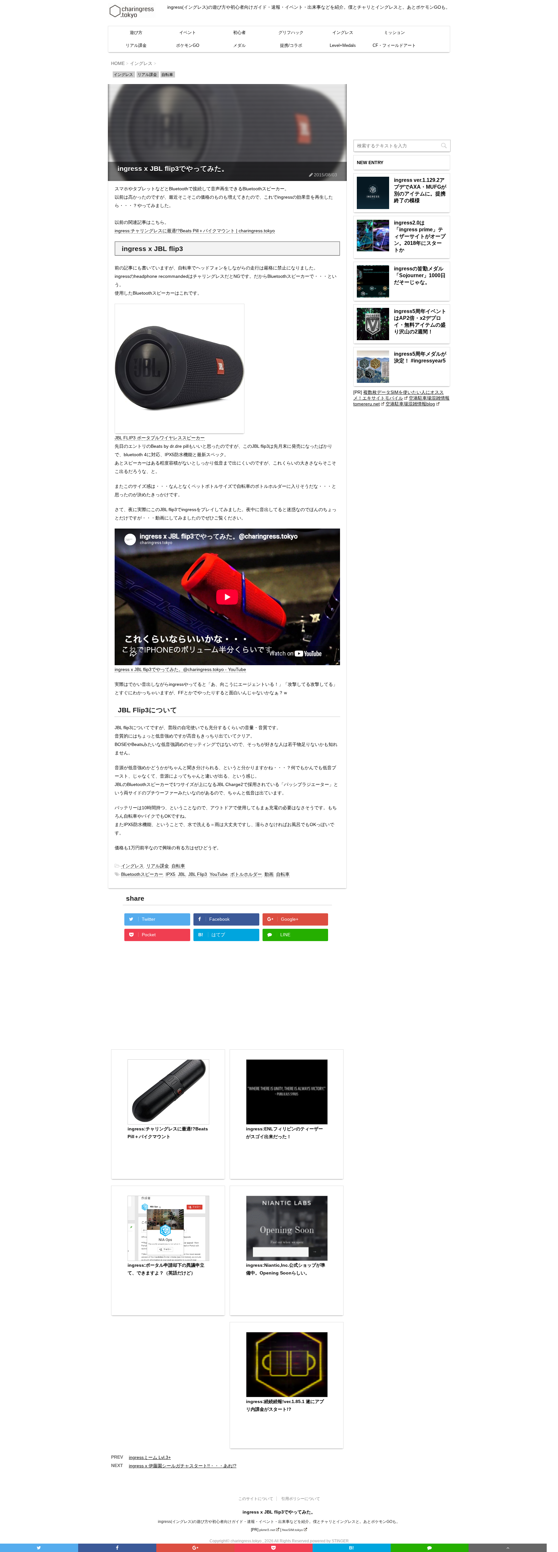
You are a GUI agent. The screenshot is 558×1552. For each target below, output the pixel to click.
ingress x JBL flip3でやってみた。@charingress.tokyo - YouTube (180, 669)
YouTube (219, 874)
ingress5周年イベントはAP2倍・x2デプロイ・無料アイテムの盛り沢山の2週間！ (420, 321)
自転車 (178, 865)
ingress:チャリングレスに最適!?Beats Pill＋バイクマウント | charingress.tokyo (195, 230)
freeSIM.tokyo (292, 1530)
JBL (182, 874)
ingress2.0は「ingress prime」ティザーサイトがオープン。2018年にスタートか (420, 236)
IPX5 (170, 874)
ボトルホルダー (246, 874)
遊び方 (136, 32)
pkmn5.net (267, 1530)
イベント (187, 32)
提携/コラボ (291, 45)
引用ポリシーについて (300, 1498)
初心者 (239, 32)
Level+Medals (343, 45)
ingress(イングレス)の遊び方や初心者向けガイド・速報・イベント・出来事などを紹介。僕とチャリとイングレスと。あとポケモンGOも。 (279, 1521)
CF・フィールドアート (394, 45)
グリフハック (291, 32)
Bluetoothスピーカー (142, 874)
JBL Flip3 (197, 874)
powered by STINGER (329, 1541)
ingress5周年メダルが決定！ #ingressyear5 (420, 357)
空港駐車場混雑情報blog (410, 403)
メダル (239, 45)
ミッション (394, 32)
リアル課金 (136, 45)
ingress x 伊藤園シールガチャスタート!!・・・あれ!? (182, 1465)
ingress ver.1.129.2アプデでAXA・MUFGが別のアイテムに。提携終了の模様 (420, 190)
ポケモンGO (187, 45)
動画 (269, 874)
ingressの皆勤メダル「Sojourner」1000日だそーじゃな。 (420, 275)
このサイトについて (255, 1498)
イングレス (342, 32)
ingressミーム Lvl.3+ (150, 1457)
